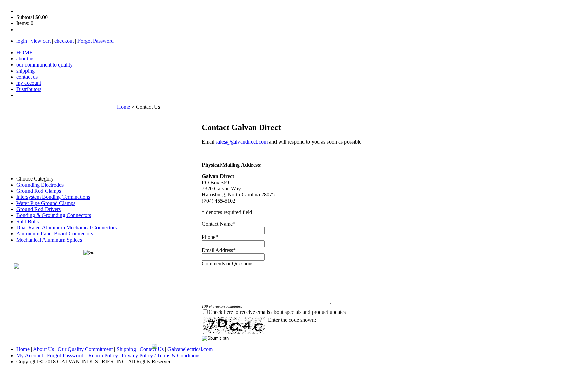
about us (25, 58)
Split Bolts (27, 221)
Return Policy (103, 355)
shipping (25, 71)
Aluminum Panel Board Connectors (54, 233)
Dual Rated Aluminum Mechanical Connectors (66, 227)
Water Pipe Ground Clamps (45, 203)
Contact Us (152, 349)
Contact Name (217, 224)
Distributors (28, 89)
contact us (27, 77)
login (21, 41)
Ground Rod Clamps (38, 191)
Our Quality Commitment (85, 349)
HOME (24, 52)
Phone (208, 237)
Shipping (126, 349)
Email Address (217, 250)
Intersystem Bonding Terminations (53, 197)
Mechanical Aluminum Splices (49, 240)
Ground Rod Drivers (38, 209)
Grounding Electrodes (40, 185)
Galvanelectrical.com (190, 349)
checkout (64, 41)
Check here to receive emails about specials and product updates (277, 312)
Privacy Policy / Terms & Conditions (161, 355)
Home (123, 107)
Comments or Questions (227, 263)
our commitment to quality (44, 65)
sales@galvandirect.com (242, 142)
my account (28, 83)
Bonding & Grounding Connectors (53, 215)
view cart (41, 41)
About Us (43, 349)
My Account (29, 355)
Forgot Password (95, 41)
